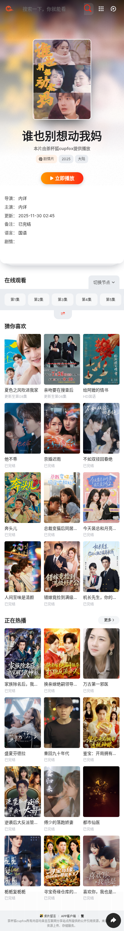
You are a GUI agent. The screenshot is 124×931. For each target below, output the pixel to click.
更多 (107, 620)
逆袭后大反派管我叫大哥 (23, 822)
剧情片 (48, 159)
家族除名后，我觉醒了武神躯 (23, 683)
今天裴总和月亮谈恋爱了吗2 (101, 528)
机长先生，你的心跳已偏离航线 (101, 597)
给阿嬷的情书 (95, 389)
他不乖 (11, 458)
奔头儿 (11, 528)
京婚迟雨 (52, 458)
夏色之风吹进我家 (21, 389)
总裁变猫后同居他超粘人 (62, 528)
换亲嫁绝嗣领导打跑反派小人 (62, 683)
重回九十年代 (56, 753)
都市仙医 (91, 822)
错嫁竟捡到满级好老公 (62, 597)
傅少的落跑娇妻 (58, 822)
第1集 (15, 299)
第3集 (62, 299)
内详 (22, 198)
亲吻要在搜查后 (58, 389)
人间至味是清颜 (19, 597)
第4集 (86, 299)
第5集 (110, 299)
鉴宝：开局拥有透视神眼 (101, 753)
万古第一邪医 (95, 683)
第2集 (38, 299)
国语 (22, 232)
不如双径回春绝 (98, 458)
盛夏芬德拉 (15, 753)
